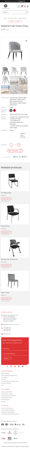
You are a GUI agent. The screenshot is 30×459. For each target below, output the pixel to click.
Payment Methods (6, 383)
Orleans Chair (5, 226)
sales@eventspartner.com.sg (11, 324)
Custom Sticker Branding (7, 410)
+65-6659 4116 (7, 334)
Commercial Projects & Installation (10, 414)
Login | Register (5, 373)
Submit (6, 358)
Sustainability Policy (6, 397)
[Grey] (11, 110)
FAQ (2, 385)
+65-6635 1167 (7, 330)
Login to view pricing (23, 135)
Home (4, 18)
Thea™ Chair (5, 292)
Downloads (4, 377)
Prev (11, 21)
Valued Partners (5, 399)
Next (18, 21)
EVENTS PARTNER (21, 442)
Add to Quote (5, 198)
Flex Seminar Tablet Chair (9, 259)
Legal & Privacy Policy (22, 446)
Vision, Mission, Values (7, 393)
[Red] (14, 110)
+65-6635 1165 (7, 329)
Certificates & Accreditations (8, 395)
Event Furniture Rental (7, 408)
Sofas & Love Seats (12, 18)
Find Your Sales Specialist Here (9, 375)
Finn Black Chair (6, 193)
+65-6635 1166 (7, 327)
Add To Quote (13, 151)
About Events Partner (6, 391)
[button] (26, 40)
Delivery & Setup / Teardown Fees (9, 381)
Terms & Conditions (7, 446)
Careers (3, 401)
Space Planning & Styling (7, 412)
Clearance (3, 379)
